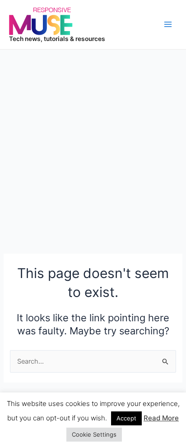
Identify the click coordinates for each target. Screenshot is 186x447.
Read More (161, 418)
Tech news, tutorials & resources (57, 38)
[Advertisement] (93, 147)
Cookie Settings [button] (94, 434)
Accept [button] (126, 418)
